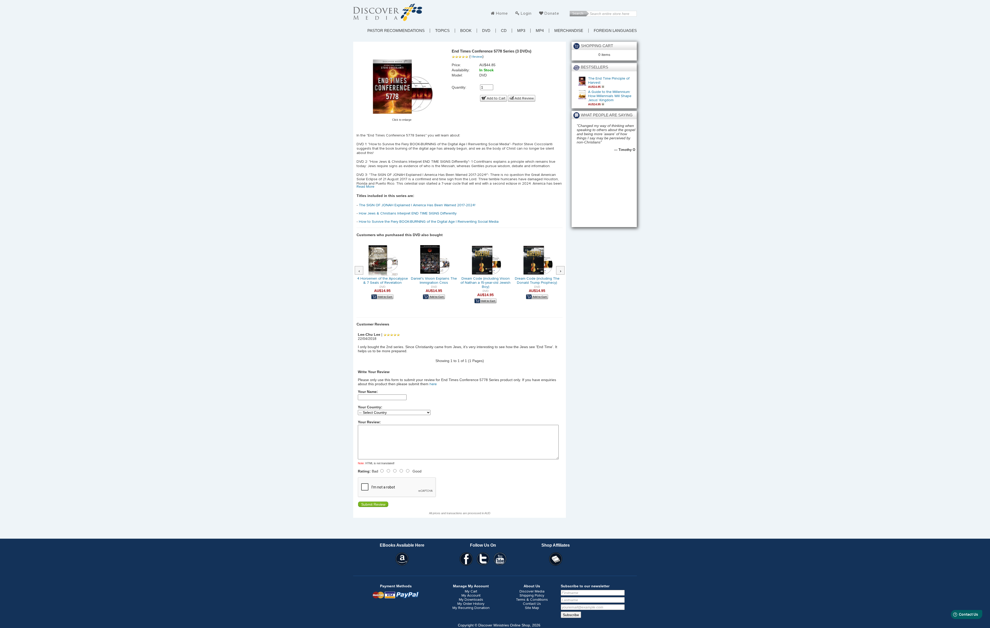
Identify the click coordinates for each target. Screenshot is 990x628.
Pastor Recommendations (396, 31)
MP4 (540, 31)
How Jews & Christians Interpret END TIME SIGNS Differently (408, 213)
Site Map (532, 608)
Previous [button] (361, 270)
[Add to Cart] (603, 87)
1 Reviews (476, 56)
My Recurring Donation (471, 608)
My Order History (470, 604)
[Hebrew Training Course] (555, 559)
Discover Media (531, 591)
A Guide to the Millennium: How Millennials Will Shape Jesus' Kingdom (609, 96)
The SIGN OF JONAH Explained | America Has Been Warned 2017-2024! (417, 205)
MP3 (521, 31)
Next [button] (563, 270)
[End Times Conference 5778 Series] (402, 85)
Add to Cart (496, 98)
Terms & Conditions (532, 599)
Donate (551, 13)
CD (504, 31)
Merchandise (568, 31)
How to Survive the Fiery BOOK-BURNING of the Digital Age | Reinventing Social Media (429, 221)
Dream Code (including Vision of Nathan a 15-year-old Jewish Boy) (485, 283)
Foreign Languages (615, 31)
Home (502, 13)
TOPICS (442, 31)
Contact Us (532, 604)
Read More (365, 186)
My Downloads (471, 599)
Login (526, 13)
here (433, 384)
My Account (471, 595)
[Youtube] (500, 559)
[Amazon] (402, 559)
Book (466, 31)
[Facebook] (466, 559)
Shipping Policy (531, 595)
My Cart (471, 591)
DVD (486, 31)
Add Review (524, 98)
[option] (382, 275)
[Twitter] (483, 559)
